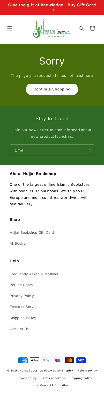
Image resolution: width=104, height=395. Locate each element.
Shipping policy (81, 378)
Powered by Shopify (58, 370)
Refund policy (87, 370)
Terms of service (53, 378)
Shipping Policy (23, 318)
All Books (17, 243)
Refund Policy (21, 285)
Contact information (54, 385)
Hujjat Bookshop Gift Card (32, 232)
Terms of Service (24, 307)
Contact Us (19, 329)
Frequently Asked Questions (34, 274)
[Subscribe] (88, 150)
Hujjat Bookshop (31, 370)
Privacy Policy (22, 296)
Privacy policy (27, 378)
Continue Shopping (52, 89)
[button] (9, 28)
